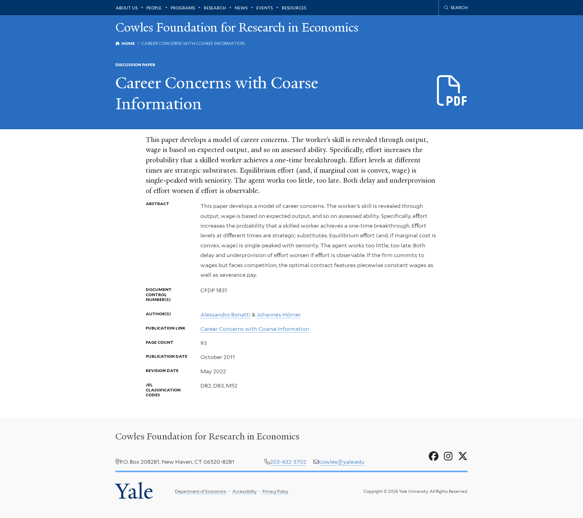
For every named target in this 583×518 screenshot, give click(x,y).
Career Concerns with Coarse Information (254, 329)
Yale (134, 491)
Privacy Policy (275, 491)
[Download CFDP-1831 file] (452, 91)
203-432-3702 (288, 462)
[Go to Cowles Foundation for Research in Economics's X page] (463, 456)
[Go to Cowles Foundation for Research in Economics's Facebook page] (433, 456)
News (241, 7)
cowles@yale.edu (341, 462)
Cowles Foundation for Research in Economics (237, 27)
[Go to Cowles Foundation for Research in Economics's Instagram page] (448, 456)
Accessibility (244, 491)
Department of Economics (200, 491)
